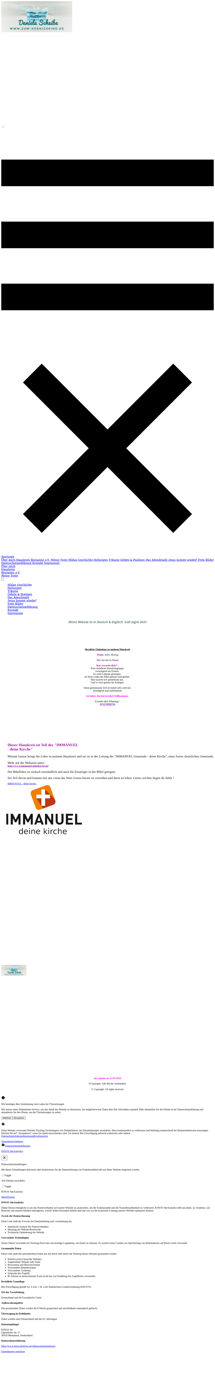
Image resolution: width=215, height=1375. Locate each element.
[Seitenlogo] (36, 31)
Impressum (28, 1136)
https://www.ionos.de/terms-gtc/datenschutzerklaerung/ (28, 1346)
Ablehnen (7, 1118)
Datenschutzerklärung (12, 1136)
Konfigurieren (41, 1136)
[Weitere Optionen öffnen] (2, 579)
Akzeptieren (19, 1118)
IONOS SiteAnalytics (12, 1151)
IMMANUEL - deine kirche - (22, 783)
